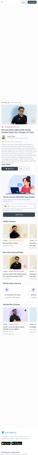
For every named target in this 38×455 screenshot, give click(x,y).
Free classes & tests (16, 102)
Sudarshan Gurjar (8, 246)
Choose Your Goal (9, 2)
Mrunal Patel (33, 248)
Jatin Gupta (33, 329)
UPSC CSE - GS (5, 102)
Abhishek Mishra (8, 331)
